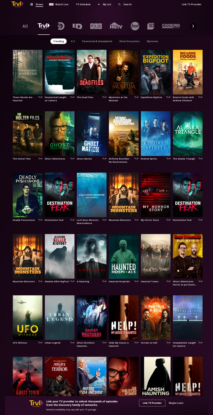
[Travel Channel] (19, 4)
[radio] (25, 26)
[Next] (193, 26)
